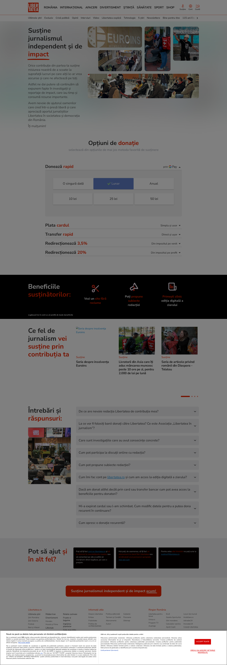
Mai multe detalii (24, 643)
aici (41, 653)
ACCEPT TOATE (202, 641)
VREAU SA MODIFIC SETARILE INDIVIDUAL (202, 651)
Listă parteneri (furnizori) (109, 650)
